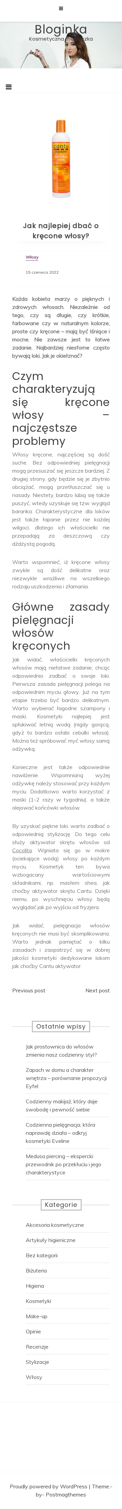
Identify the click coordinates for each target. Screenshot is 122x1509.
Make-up (36, 1316)
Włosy (34, 1377)
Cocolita (22, 850)
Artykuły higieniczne (51, 1240)
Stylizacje (37, 1361)
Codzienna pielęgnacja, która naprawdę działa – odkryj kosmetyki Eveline (60, 1132)
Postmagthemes (66, 1494)
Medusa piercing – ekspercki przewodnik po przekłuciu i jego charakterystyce (63, 1164)
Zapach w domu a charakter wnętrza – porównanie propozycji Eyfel (66, 1077)
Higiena (35, 1285)
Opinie (33, 1331)
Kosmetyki (38, 1301)
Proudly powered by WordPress (49, 1486)
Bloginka (61, 29)
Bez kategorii (42, 1255)
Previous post (28, 990)
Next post (97, 990)
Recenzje (37, 1346)
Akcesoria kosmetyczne (55, 1224)
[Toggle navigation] (8, 87)
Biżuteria (36, 1270)
